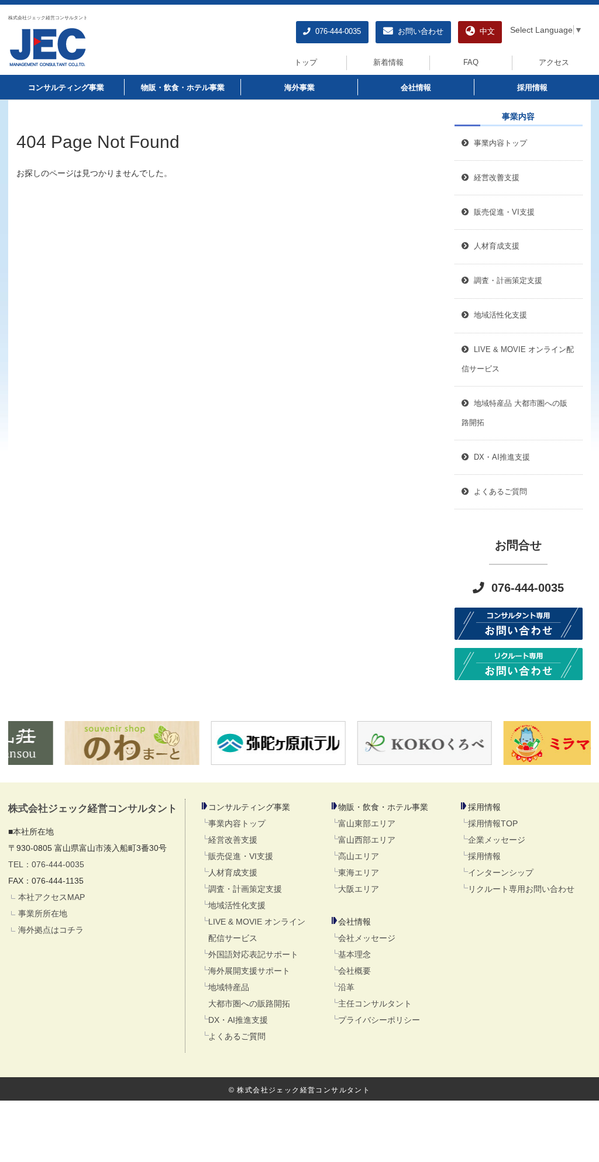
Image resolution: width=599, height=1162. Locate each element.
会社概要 (354, 970)
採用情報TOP (493, 823)
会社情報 (416, 88)
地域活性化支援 (237, 905)
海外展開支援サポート (249, 970)
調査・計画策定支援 (245, 889)
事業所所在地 (42, 913)
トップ (305, 62)
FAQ (470, 62)
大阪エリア (358, 889)
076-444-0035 (336, 31)
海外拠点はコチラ (51, 930)
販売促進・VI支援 (240, 856)
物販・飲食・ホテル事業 (183, 88)
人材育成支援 (232, 872)
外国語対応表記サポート (253, 954)
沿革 (346, 987)
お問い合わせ (418, 31)
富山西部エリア (366, 839)
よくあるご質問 (237, 1036)
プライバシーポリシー (379, 1020)
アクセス (554, 62)
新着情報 (388, 62)
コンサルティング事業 (66, 88)
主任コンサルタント (375, 1003)
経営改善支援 (494, 178)
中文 (485, 31)
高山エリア (358, 856)
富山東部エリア (366, 823)
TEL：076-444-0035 (46, 864)
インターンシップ (500, 872)
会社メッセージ (366, 938)
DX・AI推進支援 (238, 1020)
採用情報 (532, 88)
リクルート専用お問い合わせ (521, 889)
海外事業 (299, 88)
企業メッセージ (496, 839)
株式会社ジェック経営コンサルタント (48, 17)
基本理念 (354, 954)
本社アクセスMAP (51, 897)
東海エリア (358, 872)
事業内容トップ (498, 143)
